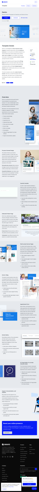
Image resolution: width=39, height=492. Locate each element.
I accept (4, 489)
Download (34, 5)
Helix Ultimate (33, 59)
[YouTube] (7, 457)
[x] (5, 457)
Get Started (6, 432)
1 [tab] (17, 39)
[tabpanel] (19, 31)
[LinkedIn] (10, 457)
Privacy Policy (11, 486)
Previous (2, 32)
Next (37, 32)
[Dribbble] (12, 457)
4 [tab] (21, 39)
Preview (28, 5)
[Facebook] (3, 457)
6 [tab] (23, 39)
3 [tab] (19, 39)
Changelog (23, 5)
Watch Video (25, 17)
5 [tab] (22, 39)
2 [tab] (18, 39)
